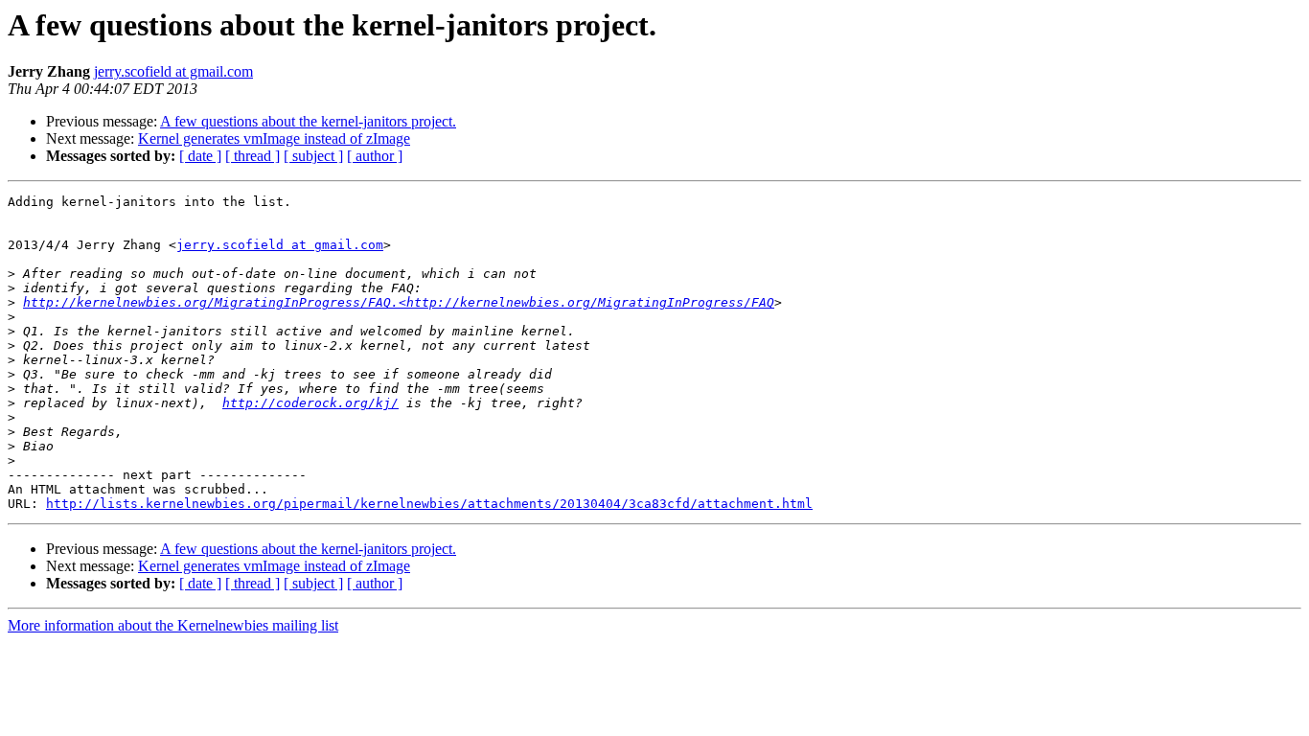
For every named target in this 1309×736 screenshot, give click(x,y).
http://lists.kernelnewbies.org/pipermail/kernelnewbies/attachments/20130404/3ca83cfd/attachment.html (429, 503)
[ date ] (200, 156)
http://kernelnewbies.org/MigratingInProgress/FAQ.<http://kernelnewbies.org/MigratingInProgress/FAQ (398, 302)
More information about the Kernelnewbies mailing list (173, 625)
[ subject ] (313, 156)
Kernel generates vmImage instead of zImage (274, 138)
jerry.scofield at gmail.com (173, 71)
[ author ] (374, 156)
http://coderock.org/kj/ (310, 403)
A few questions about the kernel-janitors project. (308, 121)
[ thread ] (252, 156)
